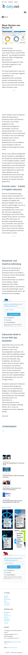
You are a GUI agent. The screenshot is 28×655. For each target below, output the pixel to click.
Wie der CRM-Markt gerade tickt (6, 542)
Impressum (7, 603)
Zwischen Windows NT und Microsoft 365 (20, 522)
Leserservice (7, 615)
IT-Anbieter (7, 621)
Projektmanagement (10, 426)
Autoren (6, 623)
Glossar (6, 614)
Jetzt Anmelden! (14, 314)
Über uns (6, 597)
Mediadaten (7, 612)
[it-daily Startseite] (13, 6)
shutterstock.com (12, 647)
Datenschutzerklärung (15, 326)
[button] (5, 17)
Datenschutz (7, 599)
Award (5, 617)
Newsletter (7, 619)
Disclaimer (7, 605)
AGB (5, 601)
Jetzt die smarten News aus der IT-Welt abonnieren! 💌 (13, 305)
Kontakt (6, 596)
